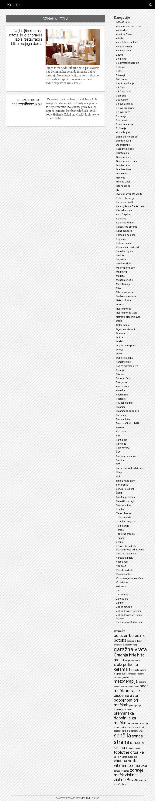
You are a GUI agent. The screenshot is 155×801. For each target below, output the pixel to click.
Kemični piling (123, 214)
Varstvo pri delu (124, 557)
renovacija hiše (131, 727)
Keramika (121, 218)
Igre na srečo (123, 185)
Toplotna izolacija (134, 748)
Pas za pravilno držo (127, 366)
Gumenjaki (121, 173)
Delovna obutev (124, 103)
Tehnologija (122, 525)
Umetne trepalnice (126, 553)
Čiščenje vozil (123, 91)
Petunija (120, 370)
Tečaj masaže (123, 517)
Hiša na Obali (123, 181)
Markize (120, 275)
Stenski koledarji (125, 501)
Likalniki (120, 255)
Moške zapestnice (126, 296)
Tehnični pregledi (125, 521)
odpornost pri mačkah (126, 702)
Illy (117, 189)
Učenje (119, 542)
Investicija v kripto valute (129, 194)
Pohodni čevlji (123, 378)
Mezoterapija (123, 284)
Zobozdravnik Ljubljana (129, 611)
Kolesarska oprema (126, 226)
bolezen (121, 635)
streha (121, 742)
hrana (119, 659)
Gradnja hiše (125, 655)
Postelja (120, 390)
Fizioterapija (122, 153)
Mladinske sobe (124, 292)
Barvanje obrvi (123, 50)
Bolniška (120, 67)
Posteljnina (122, 394)
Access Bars (123, 21)
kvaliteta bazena (138, 670)
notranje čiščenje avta (127, 693)
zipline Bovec (126, 779)
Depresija (121, 116)
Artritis (119, 38)
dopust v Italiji (131, 645)
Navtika (120, 304)
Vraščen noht (123, 574)
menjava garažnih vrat (124, 677)
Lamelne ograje (124, 251)
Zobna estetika (124, 606)
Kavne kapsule (124, 210)
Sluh (118, 476)
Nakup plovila (123, 300)
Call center (121, 79)
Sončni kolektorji (125, 488)
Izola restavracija (125, 198)
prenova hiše (132, 723)
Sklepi (119, 472)
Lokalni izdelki (123, 263)
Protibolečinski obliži (127, 423)
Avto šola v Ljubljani (127, 42)
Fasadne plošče (125, 148)
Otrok (119, 353)
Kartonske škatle (125, 202)
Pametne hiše (123, 361)
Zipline (119, 602)
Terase (120, 529)
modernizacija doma (130, 686)
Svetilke (120, 509)
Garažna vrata (123, 157)
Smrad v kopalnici (125, 480)
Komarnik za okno (126, 234)
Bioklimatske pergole (127, 62)
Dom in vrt (121, 120)
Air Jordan (121, 30)
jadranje (130, 664)
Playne (95, 798)
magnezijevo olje (121, 674)
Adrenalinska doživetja (128, 26)
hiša (141, 655)
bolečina (137, 635)
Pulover (120, 427)
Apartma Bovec (124, 34)
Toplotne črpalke (125, 533)
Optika (119, 337)
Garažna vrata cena (126, 161)
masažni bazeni (136, 674)
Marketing (121, 271)
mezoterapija (126, 681)
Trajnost (120, 538)
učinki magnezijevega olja (125, 757)
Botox (119, 71)
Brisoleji (120, 75)
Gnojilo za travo (124, 165)
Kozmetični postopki (127, 247)
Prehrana (121, 407)
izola (118, 664)
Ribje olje (121, 443)
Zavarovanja (122, 594)
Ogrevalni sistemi (125, 329)
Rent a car (121, 439)
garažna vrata (130, 649)
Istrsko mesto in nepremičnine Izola (27, 101)
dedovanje (131, 641)
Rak (118, 435)
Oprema (120, 333)
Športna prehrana (125, 497)
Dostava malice (124, 124)
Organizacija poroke (127, 345)
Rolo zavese (122, 447)
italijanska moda (132, 660)
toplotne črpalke (129, 752)
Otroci (119, 349)
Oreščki (120, 341)
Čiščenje (120, 87)
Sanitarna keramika (126, 456)
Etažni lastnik (123, 144)
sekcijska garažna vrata (132, 731)
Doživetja (121, 128)
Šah (118, 451)
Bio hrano (121, 58)
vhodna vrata (126, 760)
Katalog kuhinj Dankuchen (130, 206)
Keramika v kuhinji (125, 222)
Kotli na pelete (124, 243)
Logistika (121, 259)
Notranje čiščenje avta (128, 316)
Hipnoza (120, 177)
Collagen (121, 95)
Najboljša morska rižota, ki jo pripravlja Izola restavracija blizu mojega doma (26, 37)
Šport (119, 492)
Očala (119, 320)
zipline (131, 775)
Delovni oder (123, 112)
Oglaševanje (122, 325)
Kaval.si (14, 5)
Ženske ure (122, 598)
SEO (118, 464)
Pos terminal (122, 386)
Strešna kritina (123, 505)
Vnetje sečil (122, 561)
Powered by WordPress (69, 798)
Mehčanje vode (124, 279)
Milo (118, 288)
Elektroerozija (123, 140)
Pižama (120, 374)
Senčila (120, 460)
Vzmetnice (122, 582)
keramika (122, 669)
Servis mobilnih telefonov (129, 468)
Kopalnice (121, 239)
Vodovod (121, 565)
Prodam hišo (123, 419)
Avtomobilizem (124, 46)
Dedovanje (122, 99)
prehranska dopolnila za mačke (125, 718)
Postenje (121, 398)
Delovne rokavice (125, 108)
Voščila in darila (124, 570)
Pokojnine (121, 382)
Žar (118, 590)
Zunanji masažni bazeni (129, 622)
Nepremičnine (123, 308)
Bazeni (119, 54)
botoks (120, 640)
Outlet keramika (124, 357)
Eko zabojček (123, 132)
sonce (137, 736)
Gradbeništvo (123, 169)
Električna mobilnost (127, 136)
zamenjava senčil (121, 771)
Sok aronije (122, 484)
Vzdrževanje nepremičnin (129, 578)
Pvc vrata (121, 431)
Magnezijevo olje (125, 267)
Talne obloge (123, 513)
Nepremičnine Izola (126, 312)
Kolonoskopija (124, 230)
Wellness (121, 586)
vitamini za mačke (130, 765)
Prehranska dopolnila (127, 411)
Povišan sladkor (124, 402)
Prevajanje (121, 415)
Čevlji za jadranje (125, 83)
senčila (122, 735)
